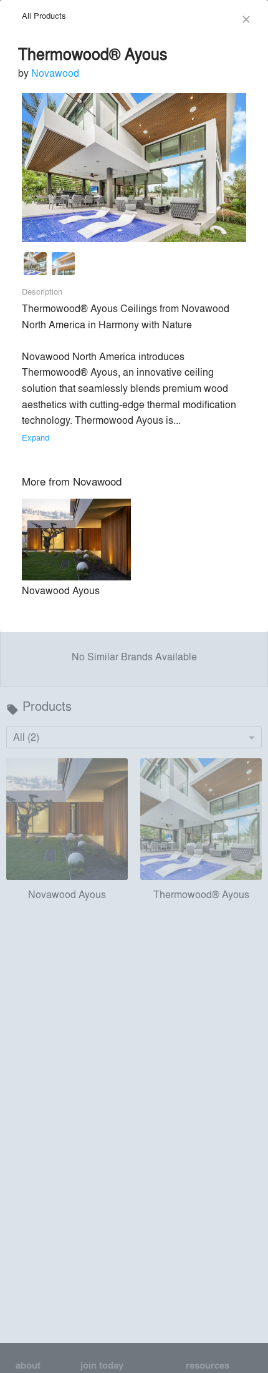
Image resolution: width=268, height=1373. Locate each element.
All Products (44, 15)
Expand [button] (35, 437)
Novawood (55, 73)
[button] (35, 266)
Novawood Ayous (61, 590)
